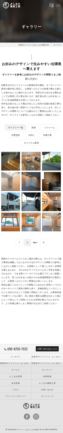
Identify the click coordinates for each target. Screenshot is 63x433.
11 (43, 242)
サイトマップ (47, 396)
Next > (35, 242)
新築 (33, 127)
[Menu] (58, 5)
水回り (31, 134)
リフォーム (49, 127)
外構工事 (47, 134)
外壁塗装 (15, 134)
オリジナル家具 (31, 142)
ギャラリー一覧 (15, 127)
